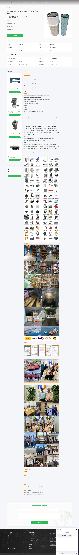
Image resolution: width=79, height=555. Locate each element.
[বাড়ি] (11, 2)
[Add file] (57, 553)
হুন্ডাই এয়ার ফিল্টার (29, 494)
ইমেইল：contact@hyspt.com (13, 537)
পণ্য (21, 2)
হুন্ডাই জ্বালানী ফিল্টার (40, 494)
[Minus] (76, 529)
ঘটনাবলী (43, 2)
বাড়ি (17, 2)
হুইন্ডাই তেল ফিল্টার (35, 494)
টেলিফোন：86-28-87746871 (13, 535)
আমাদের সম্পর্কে (26, 2)
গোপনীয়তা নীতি (24, 553)
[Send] (76, 553)
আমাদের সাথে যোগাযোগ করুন (34, 3)
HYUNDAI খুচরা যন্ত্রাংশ (16, 7)
